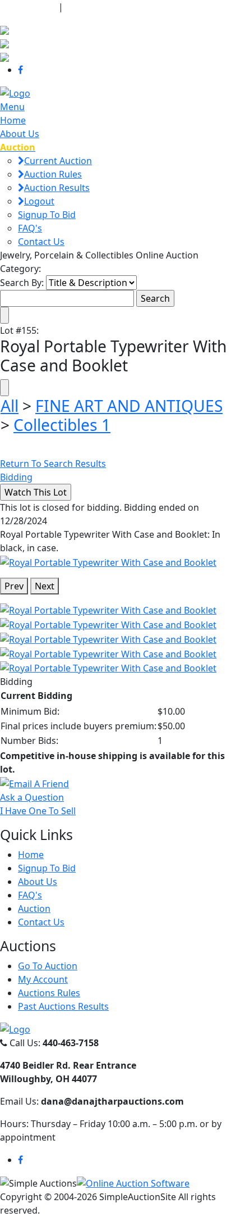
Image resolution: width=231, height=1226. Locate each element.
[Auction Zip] (4, 56)
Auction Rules (53, 174)
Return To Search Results (53, 463)
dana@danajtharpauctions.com (137, 7)
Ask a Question (32, 797)
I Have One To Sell (38, 811)
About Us (19, 134)
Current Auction (58, 161)
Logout (39, 201)
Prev (14, 586)
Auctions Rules (49, 993)
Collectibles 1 (61, 424)
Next (44, 586)
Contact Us (41, 241)
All (10, 405)
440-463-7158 (28, 7)
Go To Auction (47, 966)
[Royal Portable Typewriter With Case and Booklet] (108, 561)
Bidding (16, 477)
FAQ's (30, 228)
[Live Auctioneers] (4, 29)
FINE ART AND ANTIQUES (129, 405)
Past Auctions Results (63, 1006)
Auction (34, 908)
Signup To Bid (47, 214)
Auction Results (57, 187)
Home (13, 120)
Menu (12, 107)
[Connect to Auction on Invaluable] (4, 43)
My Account (43, 979)
